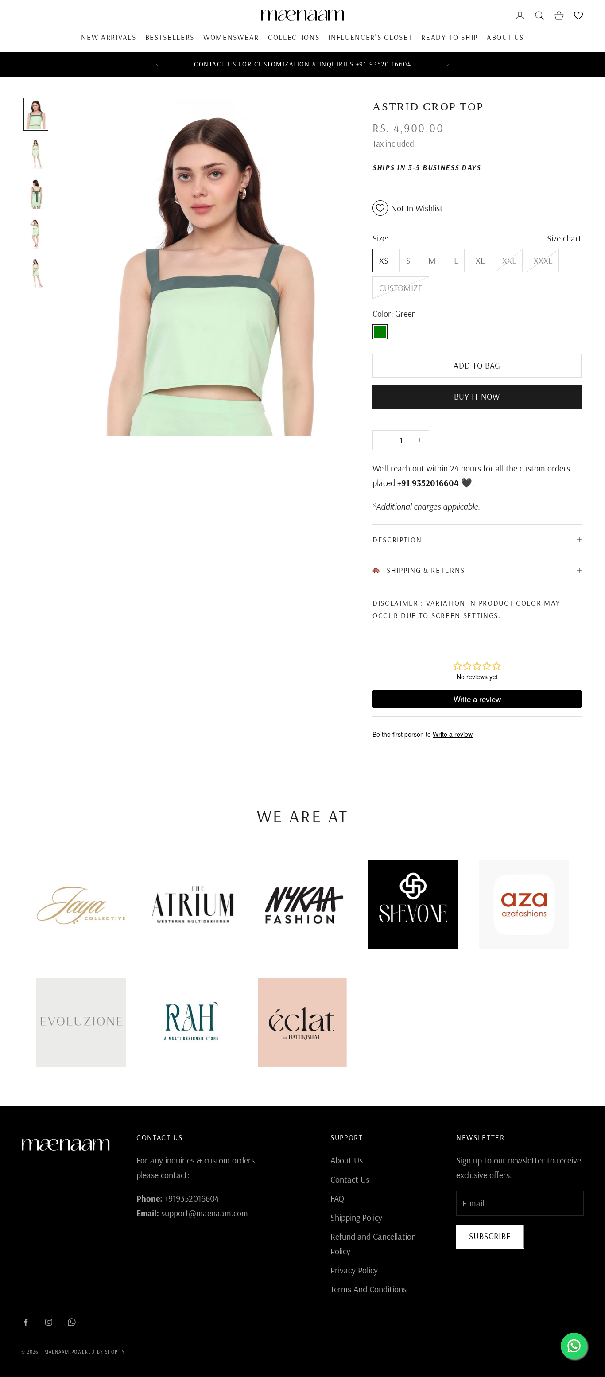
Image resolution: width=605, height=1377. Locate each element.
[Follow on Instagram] (48, 1322)
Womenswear (231, 37)
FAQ (337, 1198)
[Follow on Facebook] (25, 1322)
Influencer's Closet (370, 37)
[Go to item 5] (35, 273)
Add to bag (477, 365)
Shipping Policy (356, 1217)
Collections (293, 37)
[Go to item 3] (35, 193)
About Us (505, 37)
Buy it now (477, 396)
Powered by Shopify (98, 1352)
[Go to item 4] (35, 233)
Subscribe (490, 1236)
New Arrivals (108, 37)
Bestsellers (169, 37)
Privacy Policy (354, 1270)
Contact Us (349, 1179)
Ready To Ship (449, 37)
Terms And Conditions (368, 1289)
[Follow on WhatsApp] (71, 1322)
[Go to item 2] (35, 153)
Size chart (564, 238)
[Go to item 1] (35, 114)
